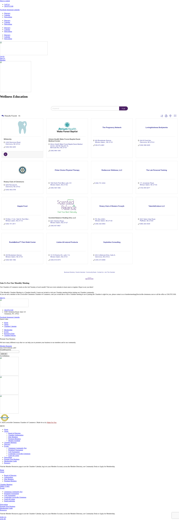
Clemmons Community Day (17, 448)
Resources (3, 510)
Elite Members (13, 437)
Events (6, 446)
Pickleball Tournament (15, 450)
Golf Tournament (14, 452)
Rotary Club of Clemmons (14, 182)
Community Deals (91, 272)
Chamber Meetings (10, 442)
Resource (7, 463)
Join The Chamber (110, 272)
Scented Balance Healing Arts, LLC (62, 218)
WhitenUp (7, 139)
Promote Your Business (11, 459)
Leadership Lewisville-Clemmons (19, 454)
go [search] (124, 108)
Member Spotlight (14, 441)
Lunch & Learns (13, 455)
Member (2, 60)
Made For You (51, 422)
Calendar (7, 15)
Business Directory (69, 272)
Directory (7, 13)
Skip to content (5, 1)
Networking (8, 17)
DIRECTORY (5, 486)
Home (6, 429)
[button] (3, 115)
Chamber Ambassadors (15, 435)
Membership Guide (10, 461)
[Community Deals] (5, 155)
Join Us (2, 298)
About (6, 431)
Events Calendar (80, 272)
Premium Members (14, 439)
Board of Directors (14, 433)
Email (5, 350)
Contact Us (100, 272)
